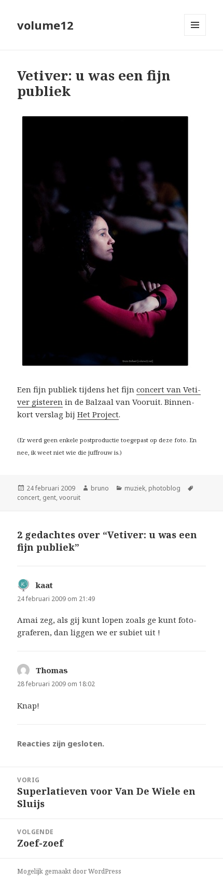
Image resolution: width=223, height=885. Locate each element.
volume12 (45, 25)
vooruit (69, 497)
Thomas (52, 670)
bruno (100, 488)
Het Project (98, 414)
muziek (134, 488)
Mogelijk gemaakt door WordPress (69, 871)
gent (49, 497)
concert (28, 497)
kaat (44, 585)
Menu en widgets (195, 35)
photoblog (164, 488)
